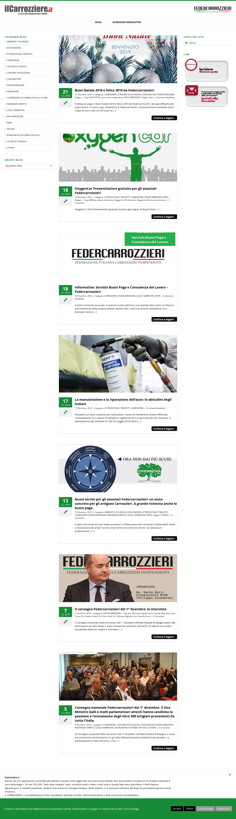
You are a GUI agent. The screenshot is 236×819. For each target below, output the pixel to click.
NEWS (165, 197)
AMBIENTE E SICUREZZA (115, 512)
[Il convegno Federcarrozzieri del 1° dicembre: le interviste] (118, 578)
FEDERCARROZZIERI (165, 94)
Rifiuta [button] (189, 808)
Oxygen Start (147, 97)
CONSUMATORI (149, 94)
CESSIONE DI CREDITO (17, 66)
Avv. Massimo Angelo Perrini (140, 613)
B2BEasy (92, 200)
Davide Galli (159, 613)
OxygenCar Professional (125, 200)
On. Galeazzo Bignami (123, 616)
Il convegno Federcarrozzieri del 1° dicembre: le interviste (120, 609)
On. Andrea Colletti (89, 616)
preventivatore (159, 200)
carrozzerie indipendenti (112, 97)
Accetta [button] (177, 808)
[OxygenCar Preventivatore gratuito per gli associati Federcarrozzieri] (118, 158)
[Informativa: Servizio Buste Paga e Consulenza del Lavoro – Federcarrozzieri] (118, 256)
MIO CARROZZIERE (132, 97)
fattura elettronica (105, 200)
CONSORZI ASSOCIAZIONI (129, 94)
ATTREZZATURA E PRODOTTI (117, 197)
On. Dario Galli (105, 616)
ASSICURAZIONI (134, 512)
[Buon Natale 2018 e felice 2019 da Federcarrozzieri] (118, 59)
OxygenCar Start (144, 200)
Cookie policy (223, 808)
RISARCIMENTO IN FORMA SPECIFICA (131, 727)
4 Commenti (158, 616)
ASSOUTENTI (94, 97)
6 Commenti (164, 727)
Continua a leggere (163, 117)
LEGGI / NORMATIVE (145, 296)
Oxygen (78, 97)
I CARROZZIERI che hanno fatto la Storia (27, 97)
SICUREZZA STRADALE (17, 141)
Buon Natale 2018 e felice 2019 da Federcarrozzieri (114, 90)
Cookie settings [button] (205, 808)
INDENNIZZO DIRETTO (117, 515)
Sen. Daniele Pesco (142, 616)
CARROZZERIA (110, 94)
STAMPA (164, 515)
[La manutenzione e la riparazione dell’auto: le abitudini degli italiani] (118, 364)
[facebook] (230, 775)
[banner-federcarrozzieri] (212, 5)
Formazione (13, 91)
